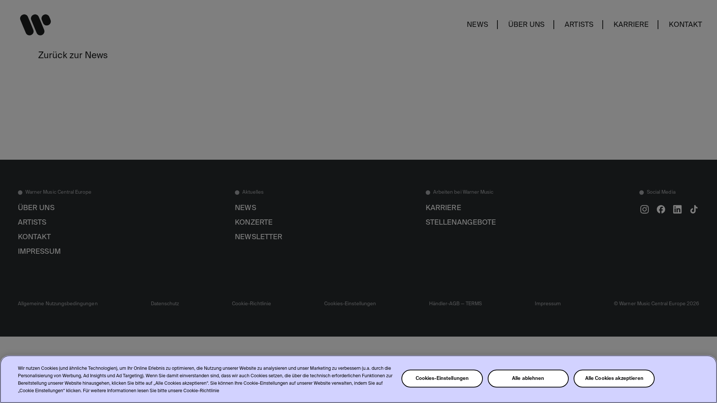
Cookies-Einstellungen (442, 378)
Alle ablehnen (528, 378)
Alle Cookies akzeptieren (614, 378)
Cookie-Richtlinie (201, 391)
